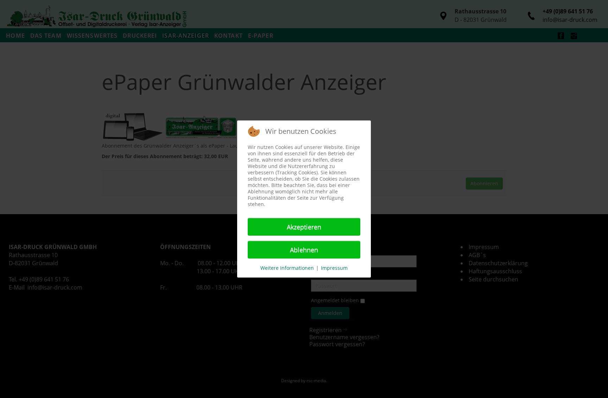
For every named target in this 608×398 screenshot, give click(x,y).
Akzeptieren (304, 227)
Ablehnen (304, 249)
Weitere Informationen (287, 268)
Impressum (334, 268)
